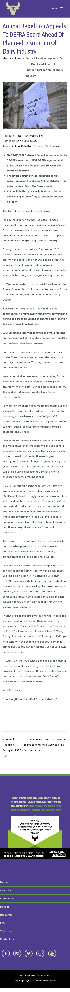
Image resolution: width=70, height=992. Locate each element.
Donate (4, 906)
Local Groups (8, 898)
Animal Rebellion (22, 145)
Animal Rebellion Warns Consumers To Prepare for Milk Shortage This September (45, 745)
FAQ (2, 922)
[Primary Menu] (61, 8)
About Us (5, 890)
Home (4, 882)
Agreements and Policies (35, 975)
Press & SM (36, 135)
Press (18, 135)
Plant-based (52, 145)
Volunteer (6, 930)
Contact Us (7, 939)
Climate (38, 145)
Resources (6, 914)
